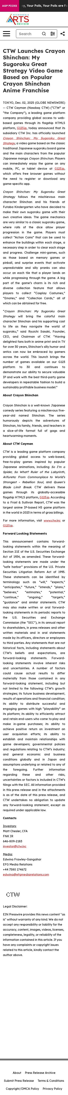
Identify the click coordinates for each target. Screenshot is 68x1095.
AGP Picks (9, 5)
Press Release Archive (40, 1073)
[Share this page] (62, 33)
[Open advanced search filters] (52, 34)
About (17, 1073)
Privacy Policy (52, 1088)
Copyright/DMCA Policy (22, 1088)
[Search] (44, 34)
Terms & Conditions (51, 1081)
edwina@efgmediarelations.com (26, 874)
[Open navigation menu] (6, 33)
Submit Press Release (19, 1081)
